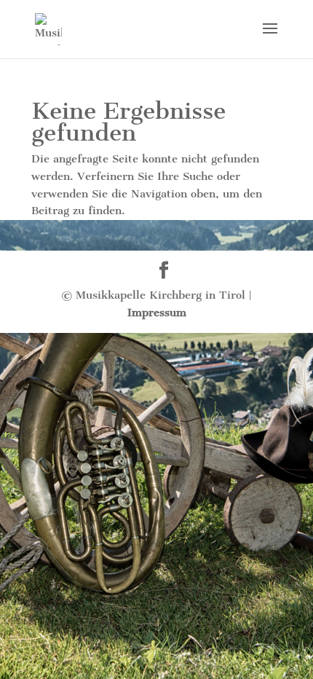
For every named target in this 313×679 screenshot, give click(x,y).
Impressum (156, 312)
